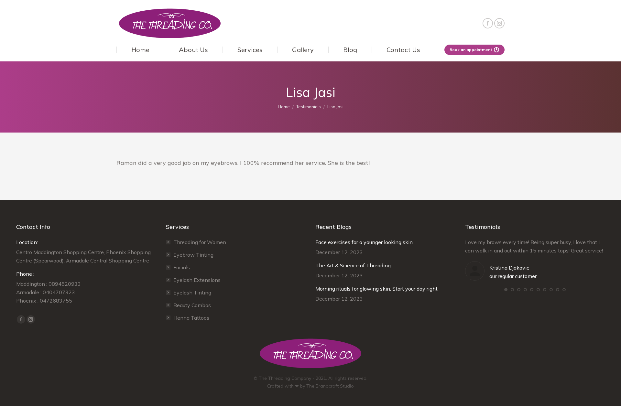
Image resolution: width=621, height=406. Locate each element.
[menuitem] (140, 50)
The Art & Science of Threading (353, 265)
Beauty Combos (192, 305)
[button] (505, 289)
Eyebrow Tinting (193, 254)
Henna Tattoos (191, 318)
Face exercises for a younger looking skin (364, 242)
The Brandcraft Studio (330, 386)
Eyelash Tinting (192, 292)
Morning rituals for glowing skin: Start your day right (376, 288)
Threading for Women (199, 242)
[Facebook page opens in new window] (488, 23)
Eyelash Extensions (197, 280)
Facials (181, 267)
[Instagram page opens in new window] (499, 23)
